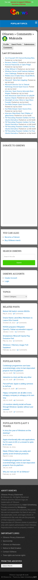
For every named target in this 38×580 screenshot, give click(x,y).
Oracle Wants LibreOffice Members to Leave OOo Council (18, 319)
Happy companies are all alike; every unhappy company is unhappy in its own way (18, 395)
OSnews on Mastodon (11, 545)
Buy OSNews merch (12, 240)
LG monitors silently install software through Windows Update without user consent (18, 406)
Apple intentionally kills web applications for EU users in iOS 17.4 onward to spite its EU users (19, 442)
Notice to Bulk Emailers (12, 548)
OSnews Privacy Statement (12, 495)
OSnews (12, 575)
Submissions (29, 44)
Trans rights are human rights (14, 555)
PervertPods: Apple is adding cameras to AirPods (18, 385)
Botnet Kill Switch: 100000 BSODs (16, 311)
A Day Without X (11, 69)
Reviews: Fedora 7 (11, 62)
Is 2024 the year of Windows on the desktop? (17, 431)
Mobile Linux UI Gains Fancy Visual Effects (20, 76)
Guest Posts (16, 44)
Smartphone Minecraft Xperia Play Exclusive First (16, 337)
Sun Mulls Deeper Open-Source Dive (18, 104)
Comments (7, 48)
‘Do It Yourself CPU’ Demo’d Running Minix (19, 58)
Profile (6, 44)
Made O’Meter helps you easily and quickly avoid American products (17, 452)
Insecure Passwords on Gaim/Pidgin (18, 65)
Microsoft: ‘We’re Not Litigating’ (16, 80)
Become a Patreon (12, 237)
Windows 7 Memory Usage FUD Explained (15, 346)
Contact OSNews (9, 552)
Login (7, 281)
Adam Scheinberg (29, 505)
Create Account (11, 278)
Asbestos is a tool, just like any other (17, 377)
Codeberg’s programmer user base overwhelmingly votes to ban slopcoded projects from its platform (19, 368)
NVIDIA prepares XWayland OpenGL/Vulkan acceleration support (18, 328)
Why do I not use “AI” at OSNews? (16, 472)
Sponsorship (8, 541)
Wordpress (22, 507)
